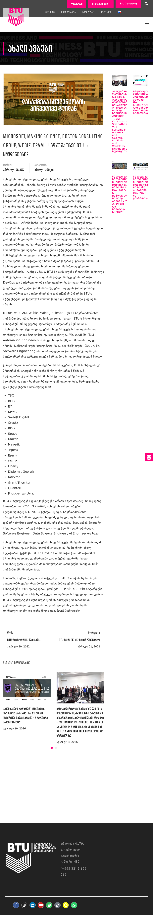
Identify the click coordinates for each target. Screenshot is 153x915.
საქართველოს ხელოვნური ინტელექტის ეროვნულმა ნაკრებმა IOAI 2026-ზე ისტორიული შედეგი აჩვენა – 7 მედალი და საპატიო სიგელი (123, 195)
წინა (10, 633)
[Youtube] (41, 905)
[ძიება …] (146, 4)
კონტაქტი (106, 12)
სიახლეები (88, 12)
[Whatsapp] (74, 905)
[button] (52, 748)
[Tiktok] (57, 905)
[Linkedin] (32, 905)
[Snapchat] (66, 905)
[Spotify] (49, 905)
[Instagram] (24, 905)
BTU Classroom (128, 4)
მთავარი (50, 12)
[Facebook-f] (16, 905)
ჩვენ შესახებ (68, 12)
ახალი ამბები (44, 170)
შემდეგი (94, 633)
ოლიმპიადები (76, 3)
